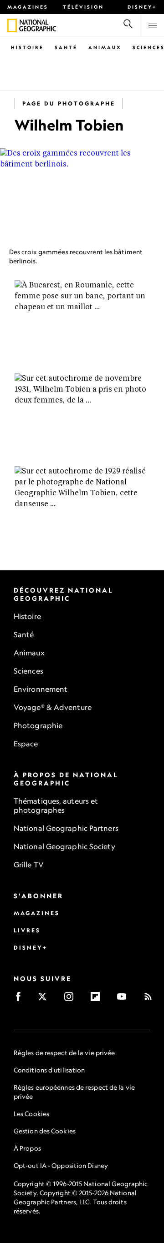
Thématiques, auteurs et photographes (56, 805)
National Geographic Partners (66, 828)
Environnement (40, 689)
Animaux (105, 47)
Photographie (38, 725)
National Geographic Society (64, 846)
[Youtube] (124, 999)
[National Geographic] (12, 25)
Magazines (27, 7)
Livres (27, 930)
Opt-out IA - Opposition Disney (61, 1165)
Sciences (28, 670)
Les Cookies (31, 1113)
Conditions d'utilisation (49, 1070)
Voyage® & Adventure (53, 707)
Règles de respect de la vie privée (64, 1053)
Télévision (83, 7)
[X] (45, 999)
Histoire (27, 47)
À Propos (27, 1148)
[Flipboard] (98, 999)
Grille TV (29, 864)
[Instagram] (71, 999)
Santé (66, 47)
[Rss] (151, 999)
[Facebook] (21, 999)
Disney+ (142, 7)
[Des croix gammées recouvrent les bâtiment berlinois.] (82, 194)
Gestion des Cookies (45, 1131)
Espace (26, 743)
